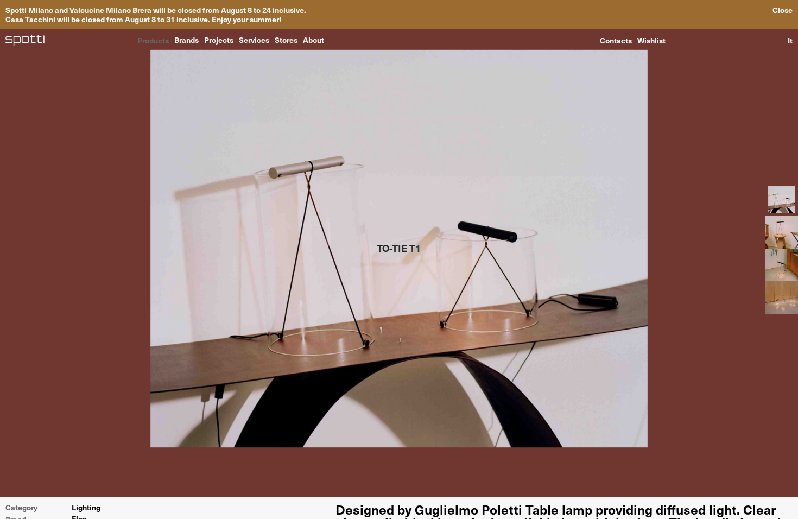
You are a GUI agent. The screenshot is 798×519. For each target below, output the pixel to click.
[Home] (25, 40)
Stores (286, 39)
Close (782, 10)
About (313, 39)
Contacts (616, 40)
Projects (218, 39)
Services (254, 39)
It (790, 40)
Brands (186, 39)
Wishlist (651, 40)
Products (153, 39)
